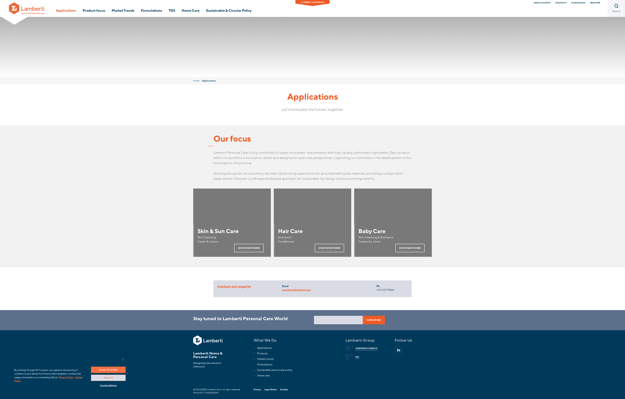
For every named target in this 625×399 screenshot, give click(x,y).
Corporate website (366, 348)
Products (262, 353)
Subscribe (374, 320)
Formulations (151, 11)
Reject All (108, 377)
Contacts (560, 2)
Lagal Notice (270, 389)
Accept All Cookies (108, 369)
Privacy (257, 389)
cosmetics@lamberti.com (296, 290)
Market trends (265, 359)
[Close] (123, 359)
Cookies (284, 389)
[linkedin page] (399, 350)
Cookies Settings (108, 385)
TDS (172, 11)
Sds (357, 357)
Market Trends (123, 11)
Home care (263, 375)
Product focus (94, 11)
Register (595, 2)
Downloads (578, 2)
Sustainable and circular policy (274, 370)
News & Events (542, 2)
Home (196, 81)
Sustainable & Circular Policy (229, 11)
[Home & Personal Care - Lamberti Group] (27, 8)
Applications (66, 11)
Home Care (191, 11)
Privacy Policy (65, 377)
